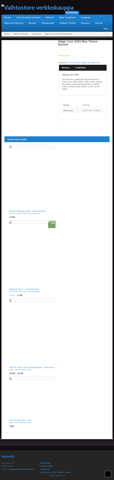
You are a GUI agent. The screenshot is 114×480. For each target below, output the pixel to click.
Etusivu (7, 34)
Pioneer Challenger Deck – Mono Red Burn (27, 211)
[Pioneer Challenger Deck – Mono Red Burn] (32, 177)
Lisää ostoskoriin (51, 206)
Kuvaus (66, 67)
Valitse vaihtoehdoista (51, 362)
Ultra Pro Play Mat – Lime (20, 420)
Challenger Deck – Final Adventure (24, 289)
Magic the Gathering (20, 34)
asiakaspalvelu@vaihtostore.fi (21, 469)
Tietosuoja (44, 469)
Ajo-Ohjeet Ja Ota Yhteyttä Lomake (55, 472)
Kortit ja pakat (36, 34)
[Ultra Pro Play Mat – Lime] (32, 397)
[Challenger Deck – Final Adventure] (32, 254)
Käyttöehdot (45, 463)
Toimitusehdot (46, 466)
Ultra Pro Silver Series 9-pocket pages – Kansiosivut (31, 367)
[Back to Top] (108, 474)
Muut (30, 370)
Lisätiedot (81, 67)
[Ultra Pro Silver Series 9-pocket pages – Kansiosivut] (32, 332)
